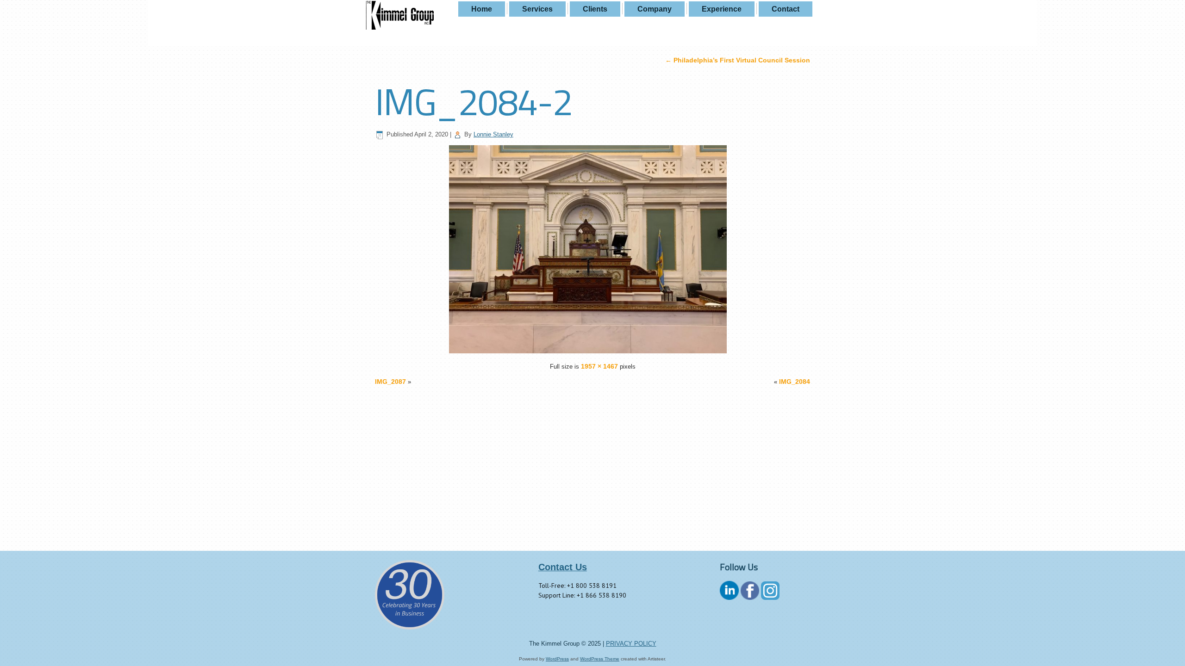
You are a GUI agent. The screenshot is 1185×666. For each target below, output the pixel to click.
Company (654, 9)
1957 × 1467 (599, 366)
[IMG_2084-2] (592, 351)
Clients (595, 9)
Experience (722, 9)
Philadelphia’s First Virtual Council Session (737, 60)
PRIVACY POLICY (631, 643)
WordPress (557, 658)
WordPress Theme (599, 658)
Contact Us (562, 567)
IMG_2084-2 (473, 101)
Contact (785, 9)
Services (537, 9)
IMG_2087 (390, 381)
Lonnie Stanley (493, 134)
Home (481, 9)
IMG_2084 (794, 381)
